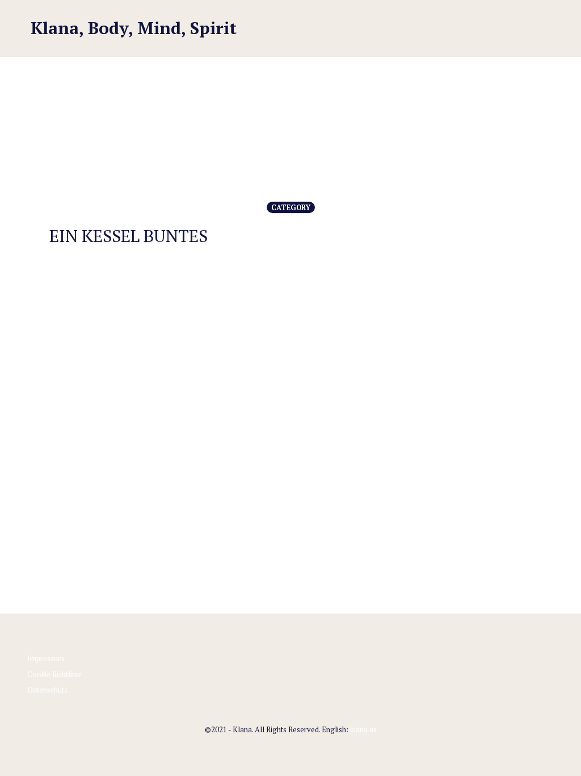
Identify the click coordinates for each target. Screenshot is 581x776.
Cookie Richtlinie (54, 674)
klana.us (363, 729)
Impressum (45, 658)
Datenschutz (47, 690)
